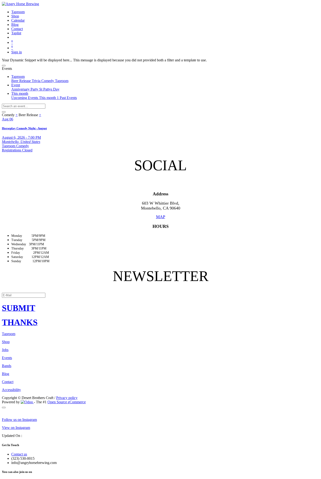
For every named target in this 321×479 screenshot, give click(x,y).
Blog (5, 374)
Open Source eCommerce (66, 402)
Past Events (68, 98)
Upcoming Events (25, 98)
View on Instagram (16, 428)
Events (7, 358)
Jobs (5, 350)
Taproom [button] (18, 77)
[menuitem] (18, 12)
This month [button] (19, 93)
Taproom (61, 81)
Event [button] (15, 85)
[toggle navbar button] (4, 65)
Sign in (16, 52)
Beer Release (21, 81)
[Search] (4, 112)
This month (49, 98)
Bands (6, 366)
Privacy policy (67, 398)
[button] (160, 308)
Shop (6, 342)
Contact (7, 382)
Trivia (36, 81)
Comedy (48, 81)
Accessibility (11, 390)
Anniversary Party (25, 89)
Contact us (19, 454)
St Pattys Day (49, 89)
